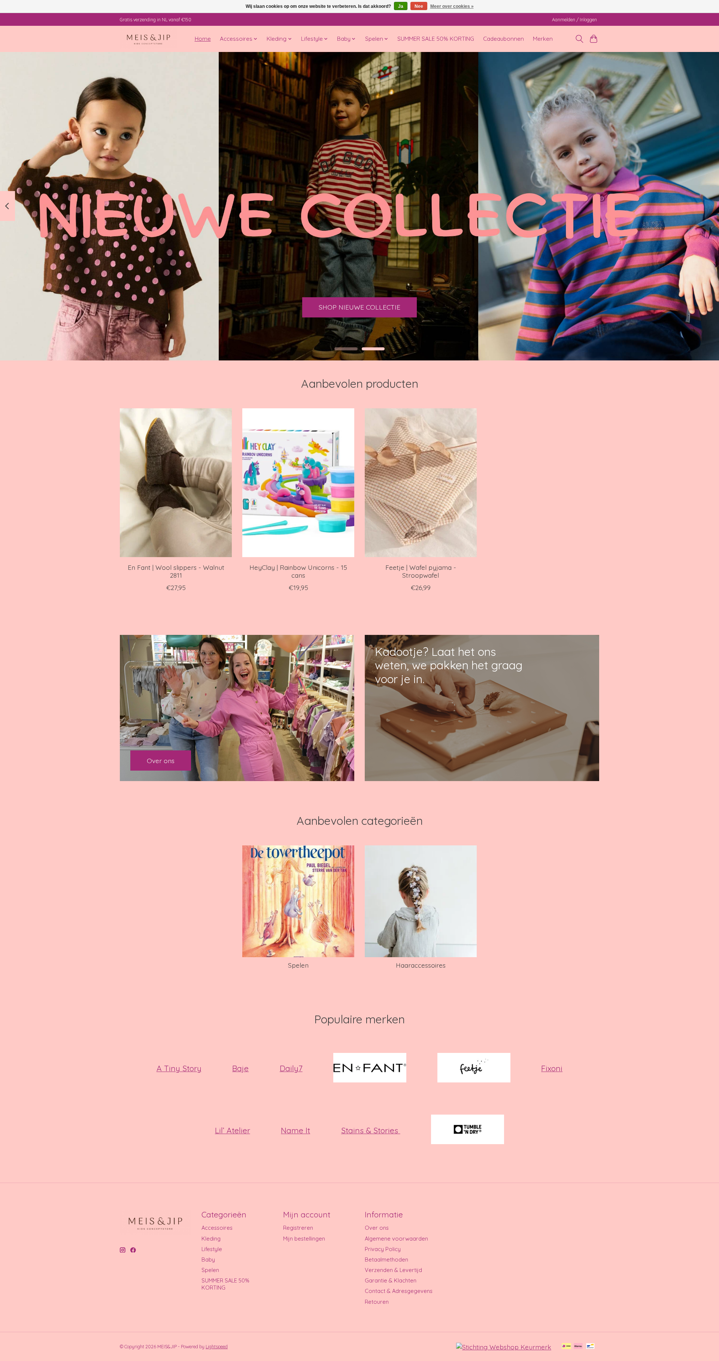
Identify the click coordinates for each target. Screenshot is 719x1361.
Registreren (298, 1227)
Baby (208, 1259)
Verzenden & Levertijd (393, 1270)
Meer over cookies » (452, 6)
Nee (419, 6)
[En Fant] (370, 1068)
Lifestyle (211, 1249)
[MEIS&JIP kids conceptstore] (148, 38)
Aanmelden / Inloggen (574, 19)
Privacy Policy (383, 1249)
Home (203, 38)
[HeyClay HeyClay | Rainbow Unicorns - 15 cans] (298, 482)
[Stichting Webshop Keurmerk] (503, 1347)
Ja (400, 6)
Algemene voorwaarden (396, 1238)
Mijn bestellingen (304, 1238)
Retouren (377, 1301)
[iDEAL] (566, 1346)
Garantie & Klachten (390, 1280)
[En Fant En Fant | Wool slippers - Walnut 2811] (176, 482)
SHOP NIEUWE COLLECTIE (359, 307)
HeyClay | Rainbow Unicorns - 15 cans (298, 571)
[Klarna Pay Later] (578, 1346)
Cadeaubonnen (503, 38)
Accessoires (217, 1227)
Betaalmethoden (386, 1259)
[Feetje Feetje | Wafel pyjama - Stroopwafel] (421, 482)
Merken (543, 38)
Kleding (211, 1238)
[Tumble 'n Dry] (468, 1130)
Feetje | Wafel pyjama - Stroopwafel (420, 571)
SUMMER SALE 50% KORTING (435, 38)
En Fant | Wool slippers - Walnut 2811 (176, 571)
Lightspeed (217, 1346)
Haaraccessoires (421, 965)
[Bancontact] (590, 1346)
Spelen (298, 965)
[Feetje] (474, 1068)
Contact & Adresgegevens (399, 1290)
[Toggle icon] (579, 39)
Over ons (377, 1227)
